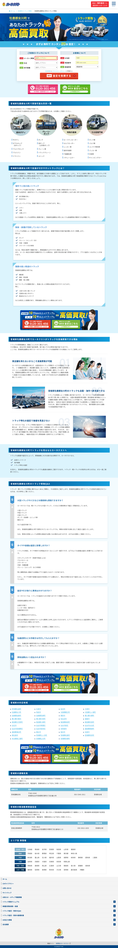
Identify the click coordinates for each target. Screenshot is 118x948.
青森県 (37, 849)
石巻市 (38, 709)
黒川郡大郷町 (89, 715)
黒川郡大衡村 (16, 719)
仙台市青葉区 (41, 725)
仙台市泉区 (64, 725)
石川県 (44, 857)
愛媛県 (80, 866)
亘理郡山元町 (41, 738)
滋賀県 (30, 861)
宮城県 (51, 849)
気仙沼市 (64, 719)
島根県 (37, 866)
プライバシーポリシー (59, 71)
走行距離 (27, 68)
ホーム (5, 879)
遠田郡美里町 (89, 729)
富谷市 (38, 732)
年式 (25, 63)
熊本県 (51, 870)
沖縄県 (82, 870)
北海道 (30, 849)
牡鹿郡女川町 (16, 712)
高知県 (87, 866)
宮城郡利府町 (89, 735)
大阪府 (44, 861)
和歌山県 (67, 861)
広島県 (51, 866)
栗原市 (63, 715)
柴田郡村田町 (89, 722)
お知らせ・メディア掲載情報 (12, 897)
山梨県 (59, 857)
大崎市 (87, 709)
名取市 (87, 732)
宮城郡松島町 (65, 735)
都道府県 (68, 67)
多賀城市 (64, 729)
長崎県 (44, 870)
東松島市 (15, 735)
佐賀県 (37, 870)
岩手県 (44, 849)
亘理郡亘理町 (65, 738)
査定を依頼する (59, 75)
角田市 (38, 712)
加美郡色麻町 (41, 715)
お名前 (67, 58)
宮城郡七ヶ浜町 (41, 735)
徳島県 (66, 866)
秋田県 (59, 849)
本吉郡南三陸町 (17, 738)
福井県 (51, 857)
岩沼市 (63, 709)
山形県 (66, 849)
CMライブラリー (8, 883)
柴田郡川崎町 (41, 722)
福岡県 (30, 870)
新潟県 (30, 857)
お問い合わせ (7, 888)
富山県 (37, 857)
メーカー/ (29, 58)
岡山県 (44, 866)
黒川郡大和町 (41, 719)
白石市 (14, 725)
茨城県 (30, 853)
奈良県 (59, 861)
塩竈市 (87, 719)
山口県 (59, 866)
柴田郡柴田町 (65, 722)
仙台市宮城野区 (17, 729)
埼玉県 (51, 853)
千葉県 (59, 853)
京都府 (37, 861)
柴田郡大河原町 (17, 722)
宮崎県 (66, 870)
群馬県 (44, 853)
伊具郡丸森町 (16, 709)
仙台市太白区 (89, 725)
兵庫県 (51, 861)
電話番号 (68, 63)
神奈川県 (74, 853)
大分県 (59, 870)
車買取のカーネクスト (62, 943)
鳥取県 (30, 866)
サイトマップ (7, 893)
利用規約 (48, 71)
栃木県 (37, 853)
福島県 (73, 849)
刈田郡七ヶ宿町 (90, 712)
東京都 (66, 853)
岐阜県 (73, 857)
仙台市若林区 (41, 729)
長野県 (66, 857)
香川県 (73, 866)
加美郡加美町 (16, 715)
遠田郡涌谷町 (16, 732)
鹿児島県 (74, 870)
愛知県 (87, 857)
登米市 (63, 732)
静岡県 (80, 857)
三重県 (95, 857)
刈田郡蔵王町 (65, 712)
